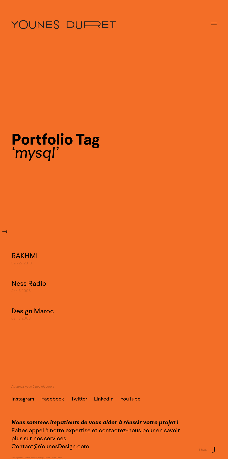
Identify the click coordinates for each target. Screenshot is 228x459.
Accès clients (31, 457)
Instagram (22, 399)
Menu (214, 24)
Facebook (52, 399)
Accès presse (17, 457)
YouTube (130, 399)
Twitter (79, 399)
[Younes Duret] (63, 24)
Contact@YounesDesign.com (50, 446)
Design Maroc (44, 457)
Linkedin (104, 399)
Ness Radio (57, 457)
